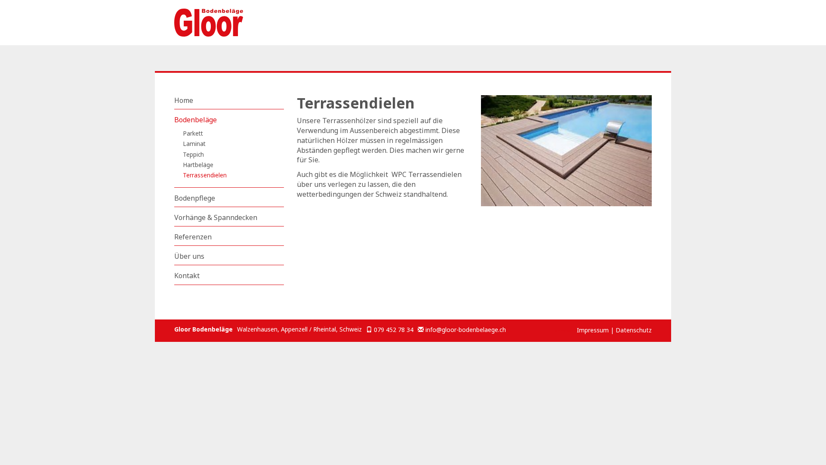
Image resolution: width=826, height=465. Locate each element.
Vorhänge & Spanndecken (215, 217)
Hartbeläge (198, 165)
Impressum (593, 330)
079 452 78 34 (393, 330)
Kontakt (187, 275)
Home (183, 100)
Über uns (189, 256)
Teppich (193, 154)
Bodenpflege (194, 198)
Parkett (193, 133)
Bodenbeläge (195, 119)
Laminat (194, 144)
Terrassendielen (205, 175)
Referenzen (193, 237)
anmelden (565, 331)
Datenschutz (634, 330)
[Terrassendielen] (566, 156)
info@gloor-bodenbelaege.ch (465, 330)
